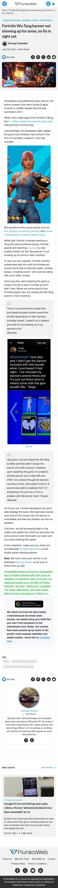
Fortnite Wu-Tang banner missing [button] (24, 661)
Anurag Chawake (18, 43)
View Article (47, 767)
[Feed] (40, 870)
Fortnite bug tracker (30, 549)
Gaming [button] (27, 20)
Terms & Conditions (37, 863)
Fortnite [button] (6, 661)
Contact (51, 859)
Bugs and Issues (14, 800)
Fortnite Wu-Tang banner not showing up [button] (18, 666)
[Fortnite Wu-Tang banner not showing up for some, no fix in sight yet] (29, 74)
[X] (25, 870)
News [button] (35, 20)
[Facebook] (17, 870)
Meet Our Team (22, 859)
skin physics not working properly (22, 231)
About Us (7, 859)
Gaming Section (24, 562)
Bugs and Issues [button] (12, 20)
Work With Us (38, 859)
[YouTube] (32, 870)
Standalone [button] (46, 20)
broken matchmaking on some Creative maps (28, 232)
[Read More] (29, 787)
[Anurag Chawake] (29, 697)
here (45, 593)
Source (12, 332)
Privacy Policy (18, 863)
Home (4, 10)
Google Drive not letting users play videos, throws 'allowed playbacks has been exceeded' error (28, 807)
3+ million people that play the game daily (30, 121)
